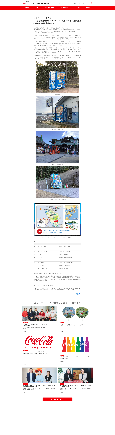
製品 (79, 7)
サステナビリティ (49, 7)
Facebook (79, 294)
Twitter (77, 294)
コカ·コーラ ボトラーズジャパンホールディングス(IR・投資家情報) (65, 3)
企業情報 (27, 7)
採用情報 (88, 7)
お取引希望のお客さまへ (66, 7)
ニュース (37, 7)
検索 (92, 3)
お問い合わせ (81, 3)
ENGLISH (87, 3)
